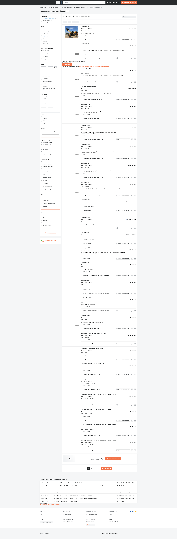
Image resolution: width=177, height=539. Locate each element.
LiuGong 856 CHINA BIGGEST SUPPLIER (92, 348)
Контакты (42, 519)
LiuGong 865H (85, 280)
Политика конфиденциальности (70, 517)
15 (98, 468)
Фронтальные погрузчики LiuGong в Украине (50, 504)
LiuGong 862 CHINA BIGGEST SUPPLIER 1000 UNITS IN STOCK (98, 379)
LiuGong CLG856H (86, 43)
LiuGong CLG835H (86, 182)
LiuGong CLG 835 (85, 104)
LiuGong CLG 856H (86, 68)
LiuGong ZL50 (44, 485)
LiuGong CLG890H (86, 199)
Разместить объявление (113, 458)
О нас (41, 514)
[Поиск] (64, 2)
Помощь (42, 517)
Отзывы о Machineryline (68, 521)
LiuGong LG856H (85, 248)
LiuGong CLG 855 (44, 501)
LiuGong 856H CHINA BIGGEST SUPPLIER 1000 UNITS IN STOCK (98, 394)
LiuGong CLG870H (86, 163)
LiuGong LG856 (44, 498)
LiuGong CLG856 (85, 144)
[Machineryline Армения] (47, 2)
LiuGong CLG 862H (45, 492)
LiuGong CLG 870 (44, 495)
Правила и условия (67, 514)
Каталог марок (66, 524)
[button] (132, 39)
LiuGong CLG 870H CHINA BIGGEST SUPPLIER (93, 333)
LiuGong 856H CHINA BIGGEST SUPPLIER (92, 363)
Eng (40, 524)
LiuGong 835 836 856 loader (88, 86)
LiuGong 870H (85, 26)
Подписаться (67, 64)
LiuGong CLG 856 (44, 482)
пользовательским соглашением (102, 66)
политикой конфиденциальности (86, 66)
